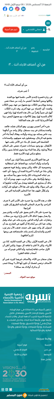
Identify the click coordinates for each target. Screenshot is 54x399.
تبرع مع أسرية (11, 29)
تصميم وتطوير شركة (37, 395)
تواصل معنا (46, 359)
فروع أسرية (22, 345)
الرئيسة (48, 345)
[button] (48, 30)
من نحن (47, 350)
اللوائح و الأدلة (20, 355)
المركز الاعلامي (20, 350)
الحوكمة (47, 355)
